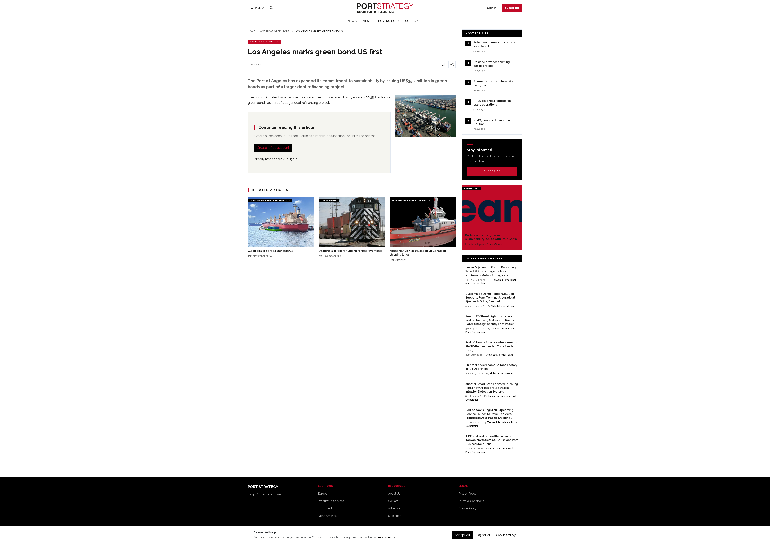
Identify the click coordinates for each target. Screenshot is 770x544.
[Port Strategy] (385, 8)
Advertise (394, 508)
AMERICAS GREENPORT (264, 42)
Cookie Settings (506, 535)
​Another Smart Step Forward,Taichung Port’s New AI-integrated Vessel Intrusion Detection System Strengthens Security (491, 388)
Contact (393, 501)
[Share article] (452, 64)
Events (367, 21)
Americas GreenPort (275, 31)
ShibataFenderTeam (503, 306)
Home (251, 31)
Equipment (325, 508)
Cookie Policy (467, 508)
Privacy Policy (467, 493)
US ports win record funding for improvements (350, 250)
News (352, 21)
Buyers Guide (389, 21)
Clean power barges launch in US (270, 250)
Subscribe (512, 7)
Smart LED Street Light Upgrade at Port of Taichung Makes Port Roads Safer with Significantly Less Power (489, 320)
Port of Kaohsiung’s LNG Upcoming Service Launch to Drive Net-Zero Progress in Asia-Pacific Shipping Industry (489, 414)
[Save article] (443, 64)
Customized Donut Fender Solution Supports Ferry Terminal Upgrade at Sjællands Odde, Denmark (490, 297)
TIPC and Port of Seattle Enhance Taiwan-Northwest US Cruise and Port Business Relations (491, 440)
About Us (394, 493)
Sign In (491, 7)
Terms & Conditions (471, 501)
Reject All (484, 535)
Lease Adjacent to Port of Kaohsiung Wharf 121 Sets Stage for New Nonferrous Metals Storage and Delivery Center (490, 271)
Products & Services (331, 501)
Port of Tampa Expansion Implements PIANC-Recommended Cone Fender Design (491, 346)
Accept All (462, 535)
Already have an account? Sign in (275, 159)
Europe (322, 493)
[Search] (271, 8)
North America (327, 515)
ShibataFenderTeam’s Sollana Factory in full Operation (491, 366)
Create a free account (273, 148)
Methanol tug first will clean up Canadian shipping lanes (418, 252)
